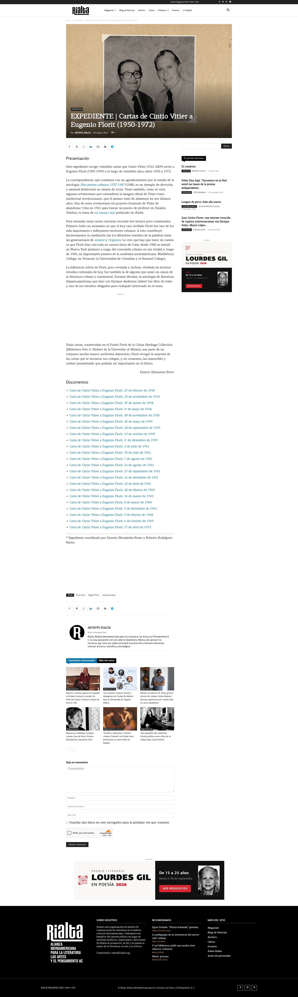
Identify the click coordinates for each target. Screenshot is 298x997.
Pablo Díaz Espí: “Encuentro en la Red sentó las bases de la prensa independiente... (204, 184)
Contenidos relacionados (81, 660)
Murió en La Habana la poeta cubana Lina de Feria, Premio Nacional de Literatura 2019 (80, 736)
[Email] (98, 147)
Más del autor (106, 660)
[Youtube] (230, 2)
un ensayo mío (104, 212)
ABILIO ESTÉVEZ (158, 952)
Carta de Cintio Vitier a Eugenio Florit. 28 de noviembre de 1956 (114, 415)
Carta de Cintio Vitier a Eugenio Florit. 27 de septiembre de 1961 (114, 471)
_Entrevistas (187, 192)
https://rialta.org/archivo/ (97, 632)
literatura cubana (108, 595)
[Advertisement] (120, 317)
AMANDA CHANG (199, 230)
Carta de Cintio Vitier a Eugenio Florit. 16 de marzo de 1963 (111, 496)
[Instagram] (223, 2)
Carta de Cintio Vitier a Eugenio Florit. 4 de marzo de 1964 (110, 502)
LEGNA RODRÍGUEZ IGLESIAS (209, 206)
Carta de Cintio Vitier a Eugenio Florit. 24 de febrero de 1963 (112, 490)
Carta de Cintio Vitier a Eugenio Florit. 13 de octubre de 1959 (112, 434)
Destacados (77, 20)
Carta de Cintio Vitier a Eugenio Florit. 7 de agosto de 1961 (110, 459)
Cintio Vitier (80, 595)
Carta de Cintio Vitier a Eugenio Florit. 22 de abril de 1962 (110, 483)
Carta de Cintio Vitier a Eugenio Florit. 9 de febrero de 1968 (111, 515)
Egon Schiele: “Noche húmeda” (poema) (175, 927)
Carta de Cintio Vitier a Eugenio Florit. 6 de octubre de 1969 (111, 521)
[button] (228, 10)
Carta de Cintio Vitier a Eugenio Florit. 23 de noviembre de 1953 (114, 396)
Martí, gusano (160, 956)
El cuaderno (189, 166)
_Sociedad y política (189, 206)
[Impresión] (105, 147)
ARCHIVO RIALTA (82, 132)
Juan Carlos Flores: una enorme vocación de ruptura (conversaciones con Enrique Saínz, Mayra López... (206, 222)
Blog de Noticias (72, 689)
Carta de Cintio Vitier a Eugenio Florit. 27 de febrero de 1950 (112, 390)
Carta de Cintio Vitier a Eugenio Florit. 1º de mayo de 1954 (110, 409)
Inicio (68, 20)
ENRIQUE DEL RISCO (159, 960)
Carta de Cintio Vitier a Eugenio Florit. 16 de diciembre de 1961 (113, 477)
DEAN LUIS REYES (158, 942)
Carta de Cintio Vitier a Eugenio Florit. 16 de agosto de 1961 (111, 465)
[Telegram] (112, 147)
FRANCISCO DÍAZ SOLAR (161, 931)
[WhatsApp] (83, 147)
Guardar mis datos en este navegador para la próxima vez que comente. (119, 822)
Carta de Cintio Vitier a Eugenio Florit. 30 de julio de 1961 (110, 452)
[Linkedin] (91, 147)
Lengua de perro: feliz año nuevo (201, 202)
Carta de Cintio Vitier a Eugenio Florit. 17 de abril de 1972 (110, 527)
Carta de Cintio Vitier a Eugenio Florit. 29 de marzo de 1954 (111, 403)
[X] (226, 2)
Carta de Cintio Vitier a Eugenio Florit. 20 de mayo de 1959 (110, 421)
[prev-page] (68, 749)
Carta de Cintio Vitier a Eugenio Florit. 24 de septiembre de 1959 (114, 428)
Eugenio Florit (93, 595)
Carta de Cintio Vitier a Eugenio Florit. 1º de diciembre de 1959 (113, 440)
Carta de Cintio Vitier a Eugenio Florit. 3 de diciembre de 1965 (113, 508)
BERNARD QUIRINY (199, 171)
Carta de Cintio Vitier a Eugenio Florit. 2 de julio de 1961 (109, 446)
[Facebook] (219, 2)
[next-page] (73, 749)
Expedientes (77, 109)
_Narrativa (186, 171)
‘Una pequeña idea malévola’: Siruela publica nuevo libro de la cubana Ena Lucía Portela (155, 736)
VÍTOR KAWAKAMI (199, 192)
